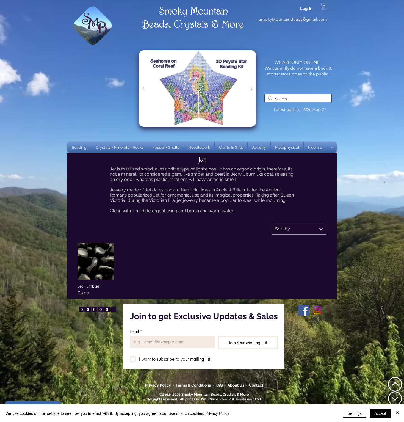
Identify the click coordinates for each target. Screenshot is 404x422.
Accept (380, 413)
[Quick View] (96, 261)
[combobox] (299, 229)
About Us (237, 385)
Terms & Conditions (194, 385)
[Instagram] (317, 310)
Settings (355, 413)
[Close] (397, 413)
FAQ (219, 385)
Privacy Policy (158, 385)
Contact (256, 385)
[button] (119, 147)
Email (136, 331)
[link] (324, 6)
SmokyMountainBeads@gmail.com (293, 19)
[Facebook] (303, 310)
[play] (243, 55)
